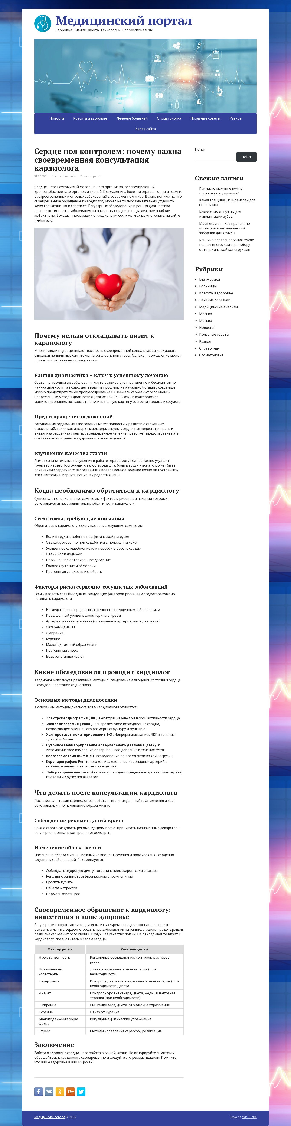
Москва (205, 313)
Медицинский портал (124, 20)
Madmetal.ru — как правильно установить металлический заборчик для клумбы (224, 228)
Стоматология (169, 118)
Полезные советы (205, 118)
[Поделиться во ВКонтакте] (49, 1091)
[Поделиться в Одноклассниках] (60, 1091)
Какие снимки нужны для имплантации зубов (220, 214)
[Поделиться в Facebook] (38, 1091)
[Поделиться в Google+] (70, 1091)
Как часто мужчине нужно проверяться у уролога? (221, 190)
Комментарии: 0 (90, 176)
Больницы (208, 286)
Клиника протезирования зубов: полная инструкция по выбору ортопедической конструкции (226, 245)
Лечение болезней (132, 118)
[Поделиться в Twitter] (81, 1091)
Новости (56, 118)
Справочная (209, 348)
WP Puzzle (249, 1117)
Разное (236, 118)
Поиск (200, 149)
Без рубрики (209, 279)
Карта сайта (145, 129)
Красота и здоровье (90, 118)
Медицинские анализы (218, 307)
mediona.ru (43, 220)
